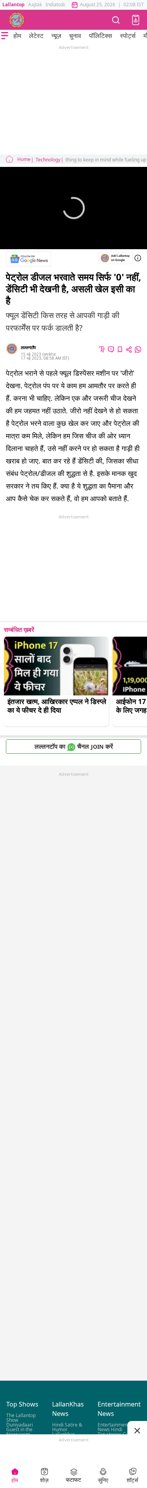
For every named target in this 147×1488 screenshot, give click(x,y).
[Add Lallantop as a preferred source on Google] (115, 258)
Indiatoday (57, 4)
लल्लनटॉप (28, 347)
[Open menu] (4, 35)
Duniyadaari (19, 1425)
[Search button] (116, 20)
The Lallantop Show (21, 1418)
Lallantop (13, 4)
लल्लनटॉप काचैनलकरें (73, 746)
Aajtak (35, 4)
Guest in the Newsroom (19, 1432)
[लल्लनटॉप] (17, 20)
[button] (136, 20)
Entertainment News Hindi (113, 1427)
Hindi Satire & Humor (67, 1427)
